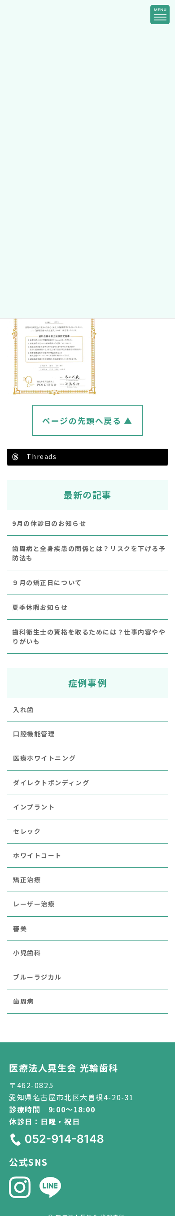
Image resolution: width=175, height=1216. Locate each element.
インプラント (34, 806)
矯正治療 (27, 879)
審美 (20, 928)
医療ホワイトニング (44, 758)
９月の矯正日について (47, 582)
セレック (27, 831)
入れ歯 (23, 709)
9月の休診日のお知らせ (49, 523)
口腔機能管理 (34, 733)
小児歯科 (27, 952)
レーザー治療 (34, 904)
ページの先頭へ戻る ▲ (87, 420)
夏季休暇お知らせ (40, 607)
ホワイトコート (37, 855)
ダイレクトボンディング (51, 782)
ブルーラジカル (37, 976)
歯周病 (23, 1001)
